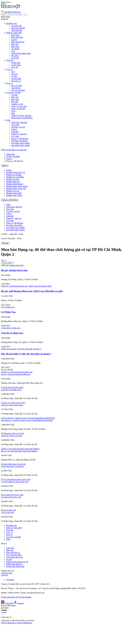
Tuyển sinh (15, 63)
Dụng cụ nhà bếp (18, 109)
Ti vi (13, 51)
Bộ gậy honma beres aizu (14, 270)
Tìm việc (14, 67)
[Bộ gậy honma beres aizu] (12, 265)
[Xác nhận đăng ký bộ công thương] (16, 597)
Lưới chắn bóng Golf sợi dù (12, 466)
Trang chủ (10, 154)
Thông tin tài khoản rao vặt (17, 562)
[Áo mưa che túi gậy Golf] (12, 495)
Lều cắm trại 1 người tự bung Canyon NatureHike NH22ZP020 (27, 420)
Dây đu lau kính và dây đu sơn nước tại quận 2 (26, 353)
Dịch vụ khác (16, 86)
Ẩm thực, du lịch (18, 127)
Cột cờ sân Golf (7, 512)
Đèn (13, 113)
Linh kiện (15, 58)
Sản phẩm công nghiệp (20, 143)
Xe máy (14, 74)
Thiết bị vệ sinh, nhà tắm (21, 115)
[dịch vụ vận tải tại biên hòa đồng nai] (16, 372)
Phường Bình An (13, 182)
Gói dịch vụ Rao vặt (12, 12)
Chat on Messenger (24, 623)
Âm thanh (15, 49)
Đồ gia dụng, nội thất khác (22, 118)
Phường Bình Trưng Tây (16, 188)
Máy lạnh (15, 99)
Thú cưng (15, 125)
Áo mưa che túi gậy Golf (11, 497)
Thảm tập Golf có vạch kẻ (11, 436)
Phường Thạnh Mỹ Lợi (15, 172)
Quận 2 (9, 159)
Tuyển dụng (16, 65)
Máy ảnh (14, 44)
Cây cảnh (15, 136)
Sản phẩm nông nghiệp (20, 145)
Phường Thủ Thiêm (14, 195)
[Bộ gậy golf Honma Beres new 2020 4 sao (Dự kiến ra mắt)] (26, 286)
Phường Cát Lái (12, 191)
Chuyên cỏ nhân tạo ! (12, 333)
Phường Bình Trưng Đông (17, 186)
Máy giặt (14, 97)
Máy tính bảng (17, 37)
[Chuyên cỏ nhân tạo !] (10, 328)
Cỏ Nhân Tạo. (8, 312)
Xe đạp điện (16, 79)
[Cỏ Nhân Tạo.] (8, 307)
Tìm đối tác (15, 88)
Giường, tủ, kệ (17, 104)
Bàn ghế (14, 102)
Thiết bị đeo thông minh (21, 53)
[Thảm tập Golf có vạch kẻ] (12, 433)
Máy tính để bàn (17, 42)
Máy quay (15, 46)
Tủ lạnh (14, 95)
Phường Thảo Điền (14, 193)
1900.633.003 (6, 573)
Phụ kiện (14, 56)
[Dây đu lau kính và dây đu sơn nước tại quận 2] (21, 349)
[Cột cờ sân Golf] (8, 510)
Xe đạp (14, 76)
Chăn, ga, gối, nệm (19, 106)
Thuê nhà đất (16, 30)
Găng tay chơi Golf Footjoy (12, 405)
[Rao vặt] (10, 8)
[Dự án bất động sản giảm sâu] (14, 150)
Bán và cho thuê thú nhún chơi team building (19, 451)
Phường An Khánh (13, 175)
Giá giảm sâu (16, 26)
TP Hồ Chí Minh (13, 156)
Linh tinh (15, 132)
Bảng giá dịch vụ (13, 552)
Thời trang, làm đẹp (19, 122)
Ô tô (13, 72)
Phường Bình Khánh (14, 184)
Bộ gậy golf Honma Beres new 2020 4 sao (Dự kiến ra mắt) (32, 291)
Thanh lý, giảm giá (18, 134)
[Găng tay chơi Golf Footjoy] (13, 403)
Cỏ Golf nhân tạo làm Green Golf (14, 482)
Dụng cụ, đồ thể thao (19, 138)
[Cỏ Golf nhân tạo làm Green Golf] (15, 479)
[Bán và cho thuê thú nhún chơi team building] (20, 449)
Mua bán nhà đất (18, 28)
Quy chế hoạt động (14, 555)
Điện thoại (15, 35)
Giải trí (14, 129)
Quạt (13, 111)
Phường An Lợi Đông (15, 177)
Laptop (14, 39)
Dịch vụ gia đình (18, 90)
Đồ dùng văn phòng (19, 141)
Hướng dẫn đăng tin (14, 564)
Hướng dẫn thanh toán (15, 566)
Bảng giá (9, 550)
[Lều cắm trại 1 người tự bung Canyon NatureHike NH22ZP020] (28, 418)
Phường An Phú (12, 179)
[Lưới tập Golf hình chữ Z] (12, 387)
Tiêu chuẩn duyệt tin (14, 557)
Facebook (10, 580)
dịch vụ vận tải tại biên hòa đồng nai (15, 374)
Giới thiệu (10, 548)
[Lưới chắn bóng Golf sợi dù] (13, 464)
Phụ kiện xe (16, 81)
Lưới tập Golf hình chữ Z (11, 390)
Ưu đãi (9, 559)
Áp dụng (5, 243)
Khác (8, 204)
